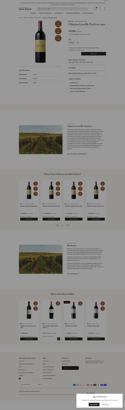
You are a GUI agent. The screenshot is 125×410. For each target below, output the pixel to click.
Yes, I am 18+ (94, 404)
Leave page (105, 404)
